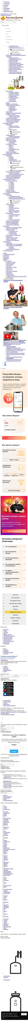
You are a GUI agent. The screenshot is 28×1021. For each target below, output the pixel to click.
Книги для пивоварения (12, 223)
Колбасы (8, 273)
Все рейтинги (9, 277)
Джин (10, 266)
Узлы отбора (12, 60)
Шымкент (5, 929)
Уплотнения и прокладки (15, 72)
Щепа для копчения (11, 140)
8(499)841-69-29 (7, 781)
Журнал (5, 259)
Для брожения (12, 98)
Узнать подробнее (14, 438)
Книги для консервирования (13, 176)
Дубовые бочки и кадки (9, 179)
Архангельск (6, 809)
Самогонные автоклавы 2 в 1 (16, 47)
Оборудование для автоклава (13, 171)
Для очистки (12, 100)
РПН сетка (11, 61)
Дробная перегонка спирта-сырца (14, 350)
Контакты (15, 595)
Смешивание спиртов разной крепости (15, 349)
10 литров (11, 183)
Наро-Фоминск (7, 871)
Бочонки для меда (10, 191)
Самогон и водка (10, 263)
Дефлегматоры (12, 66)
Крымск (5, 853)
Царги (17, 60)
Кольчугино (6, 848)
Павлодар (5, 925)
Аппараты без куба (14, 46)
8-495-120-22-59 (7, 787)
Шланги (18, 68)
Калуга (5, 842)
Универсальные (13, 233)
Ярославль (6, 916)
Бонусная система (15, 612)
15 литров (11, 184)
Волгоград (6, 820)
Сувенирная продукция (12, 122)
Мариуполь (6, 862)
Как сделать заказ (15, 600)
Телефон (14, 744)
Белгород (5, 811)
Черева (11, 146)
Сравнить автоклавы (15, 165)
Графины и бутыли (11, 114)
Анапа (5, 808)
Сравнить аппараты (15, 51)
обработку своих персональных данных (18, 755)
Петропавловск (7, 926)
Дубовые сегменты (14, 97)
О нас (4, 648)
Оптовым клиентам (8, 652)
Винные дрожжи (10, 230)
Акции (5, 253)
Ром (7, 266)
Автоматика (12, 63)
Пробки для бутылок (14, 116)
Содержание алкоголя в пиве (13, 360)
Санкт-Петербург (7, 796)
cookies (10, 1013)
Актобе (5, 922)
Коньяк (11, 264)
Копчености (9, 272)
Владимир (5, 819)
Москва (7, 2)
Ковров (5, 846)
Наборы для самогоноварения (13, 113)
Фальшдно (18, 63)
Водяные (11, 158)
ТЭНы (20, 59)
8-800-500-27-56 (4, 14)
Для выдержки (12, 101)
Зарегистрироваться (14, 531)
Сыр (12, 273)
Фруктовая (12, 142)
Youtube (5, 666)
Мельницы (12, 205)
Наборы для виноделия (12, 237)
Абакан (5, 806)
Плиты (8, 102)
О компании (15, 623)
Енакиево (5, 835)
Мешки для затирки (14, 210)
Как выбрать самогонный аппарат (17, 49)
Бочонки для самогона (11, 180)
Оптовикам (6, 8)
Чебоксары (6, 906)
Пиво (10, 268)
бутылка (8, 36)
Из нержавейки (13, 129)
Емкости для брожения (12, 104)
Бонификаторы (13, 96)
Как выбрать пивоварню (16, 200)
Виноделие (6, 226)
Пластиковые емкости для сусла (17, 198)
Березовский (6, 813)
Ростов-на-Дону (7, 885)
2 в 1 (10, 128)
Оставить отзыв (7, 639)
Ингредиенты (9, 91)
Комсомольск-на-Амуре (9, 849)
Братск (5, 814)
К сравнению (6, 979)
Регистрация (6, 642)
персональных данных (15, 676)
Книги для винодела (11, 239)
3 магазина (6, 3)
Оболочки (11, 148)
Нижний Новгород (8, 800)
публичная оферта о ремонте (8, 714)
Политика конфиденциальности (8, 712)
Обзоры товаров (10, 275)
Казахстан (5, 919)
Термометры (12, 110)
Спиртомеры (12, 106)
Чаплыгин (5, 904)
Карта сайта (6, 643)
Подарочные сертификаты (12, 120)
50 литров (11, 188)
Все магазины (15, 597)
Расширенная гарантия (9, 636)
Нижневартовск (7, 872)
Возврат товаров (15, 618)
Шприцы (11, 145)
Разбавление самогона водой (13, 348)
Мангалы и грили (10, 139)
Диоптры (11, 65)
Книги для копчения (11, 152)
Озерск (5, 877)
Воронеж (5, 824)
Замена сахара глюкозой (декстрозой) (15, 353)
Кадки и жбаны (10, 189)
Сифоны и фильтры (14, 208)
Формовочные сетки (14, 149)
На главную (3, 368)
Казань (5, 840)
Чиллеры (11, 206)
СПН (16, 61)
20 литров (11, 185)
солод (7, 28)
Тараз (4, 928)
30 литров (11, 187)
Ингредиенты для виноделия (13, 235)
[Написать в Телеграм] (5, 363)
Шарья (5, 911)
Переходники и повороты (15, 73)
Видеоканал (6, 704)
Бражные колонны (13, 57)
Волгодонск (6, 822)
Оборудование (9, 204)
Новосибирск (6, 875)
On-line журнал (7, 701)
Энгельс (5, 914)
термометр (9, 39)
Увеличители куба (13, 59)
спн (7, 34)
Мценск (5, 866)
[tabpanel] (14, 425)
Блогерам (5, 653)
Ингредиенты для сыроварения (14, 245)
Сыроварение (6, 241)
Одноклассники (7, 670)
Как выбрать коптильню (15, 131)
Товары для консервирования (13, 175)
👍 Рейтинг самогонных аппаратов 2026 (16, 276)
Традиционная (12, 141)
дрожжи (8, 31)
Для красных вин (13, 231)
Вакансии (15, 620)
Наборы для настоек (14, 95)
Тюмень (5, 899)
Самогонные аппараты (9, 254)
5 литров (11, 182)
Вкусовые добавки (13, 93)
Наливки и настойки (11, 267)
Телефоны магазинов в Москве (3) (9, 656)
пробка (8, 42)
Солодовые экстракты (14, 214)
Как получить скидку (15, 603)
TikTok (5, 671)
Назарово (5, 870)
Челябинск (6, 907)
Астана (5, 921)
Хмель (10, 217)
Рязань (5, 886)
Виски (7, 264)
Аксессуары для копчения (12, 137)
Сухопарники (20, 66)
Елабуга (5, 833)
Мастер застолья (8, 11)
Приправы (11, 150)
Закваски (11, 246)
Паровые (11, 157)
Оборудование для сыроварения (14, 244)
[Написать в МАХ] (5, 365)
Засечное (5, 837)
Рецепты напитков (10, 262)
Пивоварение (6, 193)
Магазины (5, 629)
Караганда (6, 924)
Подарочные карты (8, 250)
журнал (9, 260)
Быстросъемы (12, 68)
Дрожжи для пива (13, 215)
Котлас (5, 851)
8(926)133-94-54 (7, 785)
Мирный (5, 863)
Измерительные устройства (13, 105)
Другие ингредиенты (14, 219)
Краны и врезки (13, 70)
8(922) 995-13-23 (5, 657)
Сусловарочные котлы (14, 196)
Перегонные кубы (10, 55)
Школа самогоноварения (16, 53)
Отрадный (6, 880)
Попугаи (20, 69)
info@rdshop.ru (4, 660)
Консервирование (7, 154)
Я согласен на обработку (10, 676)
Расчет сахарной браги (11, 351)
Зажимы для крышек (14, 173)
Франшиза (6, 651)
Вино (7, 268)
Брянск (5, 815)
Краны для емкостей (14, 211)
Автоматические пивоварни (16, 197)
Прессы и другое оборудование (14, 227)
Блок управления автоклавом (16, 174)
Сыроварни (9, 242)
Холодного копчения (14, 127)
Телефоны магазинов (6, 15)
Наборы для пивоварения (12, 221)
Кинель (5, 844)
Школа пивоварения (15, 202)
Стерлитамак (6, 893)
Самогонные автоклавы (15, 161)
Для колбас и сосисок (11, 144)
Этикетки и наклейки (11, 118)
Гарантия (15, 615)
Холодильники (17, 65)
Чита (4, 908)
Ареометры (12, 107)
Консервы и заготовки (11, 271)
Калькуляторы (6, 345)
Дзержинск (6, 827)
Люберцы (5, 859)
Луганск (5, 858)
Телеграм (5, 667)
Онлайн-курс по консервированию (18, 170)
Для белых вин (13, 232)
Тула (4, 898)
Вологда (5, 823)
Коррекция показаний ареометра (14, 357)
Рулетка (5, 703)
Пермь (5, 882)
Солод (10, 218)
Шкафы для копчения (14, 136)
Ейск (4, 831)
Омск (4, 879)
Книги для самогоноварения (13, 119)
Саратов (5, 890)
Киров (5, 799)
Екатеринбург (6, 797)
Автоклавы (9, 155)
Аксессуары (9, 111)
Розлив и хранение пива (12, 222)
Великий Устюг (7, 818)
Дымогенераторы (10, 135)
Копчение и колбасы (8, 123)
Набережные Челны (8, 868)
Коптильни (9, 124)
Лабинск (5, 855)
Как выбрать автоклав (15, 163)
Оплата (5, 6)
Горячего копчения (13, 126)
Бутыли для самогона (14, 115)
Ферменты (11, 248)
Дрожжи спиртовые (14, 92)
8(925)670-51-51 (7, 777)
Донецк (5, 828)
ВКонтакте (6, 669)
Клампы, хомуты (13, 69)
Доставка (6, 5)
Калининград (6, 841)
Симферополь (6, 892)
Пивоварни (9, 195)
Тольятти (5, 895)
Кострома (5, 850)
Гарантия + (6, 10)
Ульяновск (6, 902)
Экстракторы (20, 64)
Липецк (5, 857)
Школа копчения (14, 133)
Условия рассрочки (8, 638)
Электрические (13, 159)
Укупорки (11, 209)
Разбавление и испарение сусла (14, 359)
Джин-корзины (13, 64)
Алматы (5, 920)
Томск (4, 897)
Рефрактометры (13, 109)
